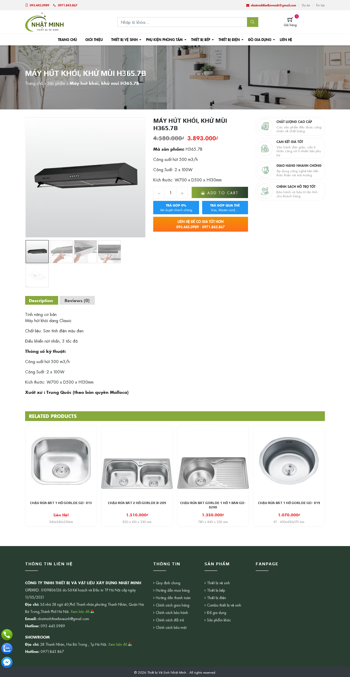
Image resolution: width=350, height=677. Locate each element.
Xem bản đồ (80, 611)
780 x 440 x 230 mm (213, 521)
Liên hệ (286, 39)
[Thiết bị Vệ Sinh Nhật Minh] (44, 21)
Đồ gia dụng (259, 39)
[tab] (41, 300)
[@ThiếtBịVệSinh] (7, 662)
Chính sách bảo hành (172, 612)
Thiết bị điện (229, 39)
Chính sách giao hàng (172, 605)
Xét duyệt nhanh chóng (176, 207)
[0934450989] (7, 648)
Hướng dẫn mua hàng (173, 590)
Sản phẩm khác (219, 619)
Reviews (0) (77, 300)
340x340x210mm (61, 521)
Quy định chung (168, 582)
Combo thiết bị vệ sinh (224, 605)
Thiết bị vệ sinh (124, 39)
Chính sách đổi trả (170, 619)
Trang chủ (67, 39)
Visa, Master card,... (225, 207)
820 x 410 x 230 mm (136, 521)
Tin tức (320, 5)
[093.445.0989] (7, 634)
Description (41, 300)
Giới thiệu (94, 39)
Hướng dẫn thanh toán (173, 597)
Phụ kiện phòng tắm (164, 39)
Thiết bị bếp (200, 39)
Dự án (306, 5)
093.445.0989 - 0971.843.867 (200, 224)
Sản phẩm (56, 83)
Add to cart (223, 192)
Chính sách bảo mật (171, 627)
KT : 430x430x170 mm (289, 521)
